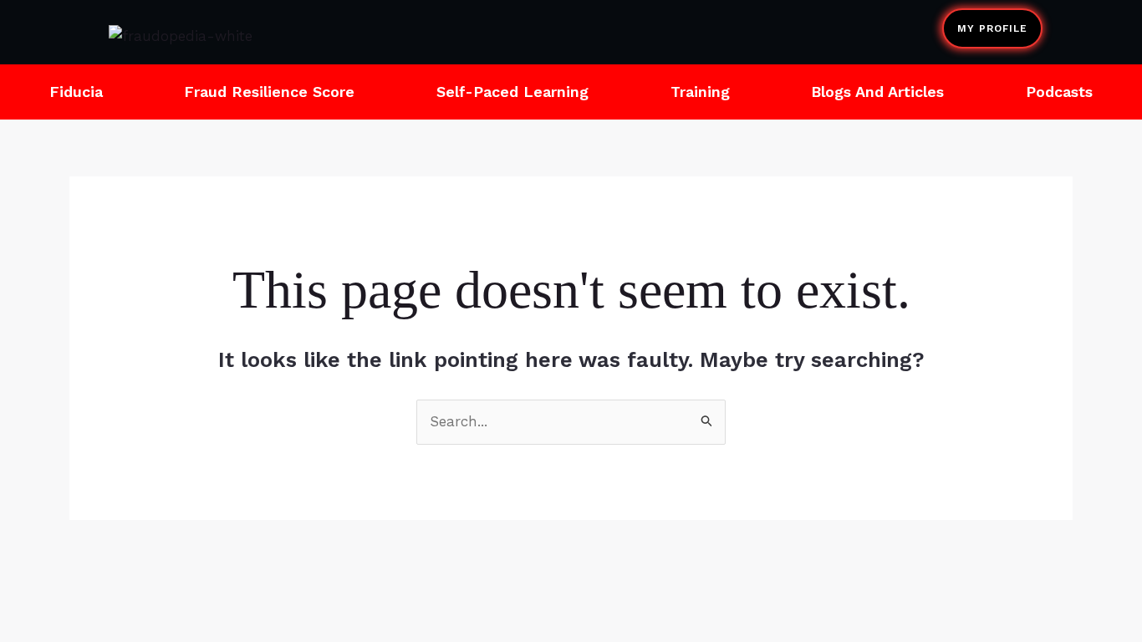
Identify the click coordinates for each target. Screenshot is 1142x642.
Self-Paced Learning (512, 91)
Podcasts (1059, 91)
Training (700, 91)
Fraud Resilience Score (269, 91)
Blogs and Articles (877, 91)
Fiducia (76, 91)
